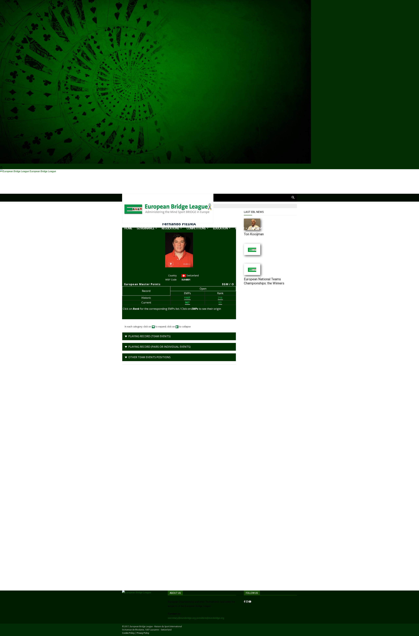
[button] (293, 197)
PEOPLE (240, 228)
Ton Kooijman (254, 234)
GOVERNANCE (145, 228)
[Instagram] (247, 601)
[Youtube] (250, 601)
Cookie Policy (128, 633)
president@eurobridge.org (210, 618)
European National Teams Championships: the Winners (264, 281)
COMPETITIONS (196, 228)
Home (128, 228)
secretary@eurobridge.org (182, 618)
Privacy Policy (143, 633)
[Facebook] (245, 601)
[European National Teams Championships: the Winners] (258, 269)
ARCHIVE (257, 228)
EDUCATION (220, 228)
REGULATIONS (170, 228)
